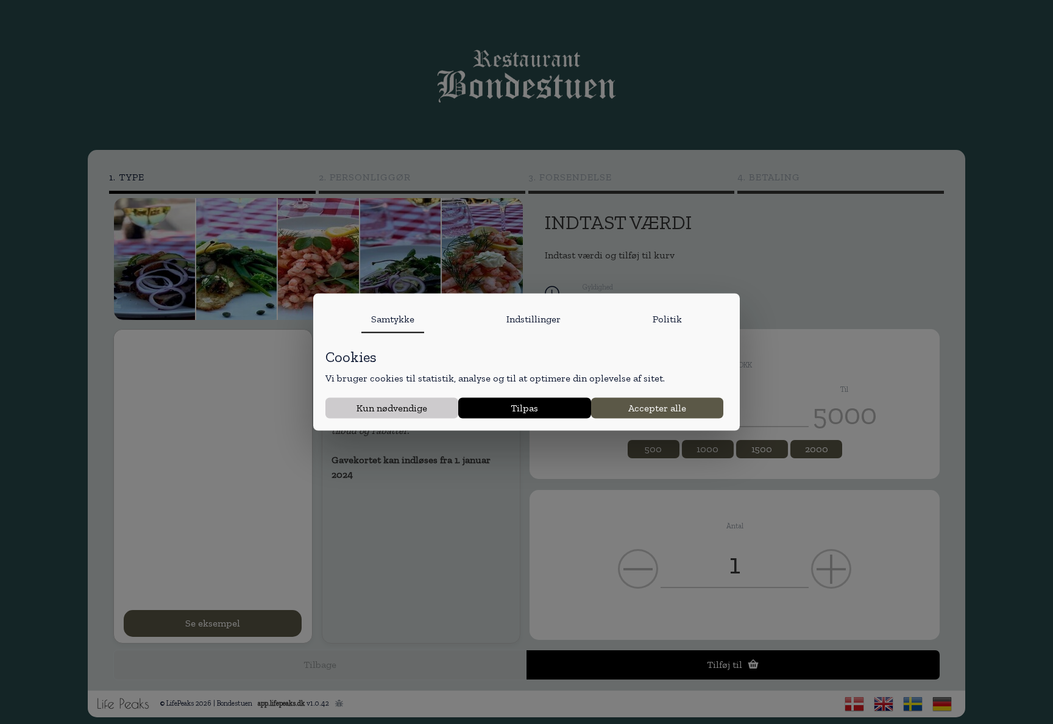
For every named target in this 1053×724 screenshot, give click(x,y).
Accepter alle (657, 407)
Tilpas (524, 407)
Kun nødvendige (391, 407)
